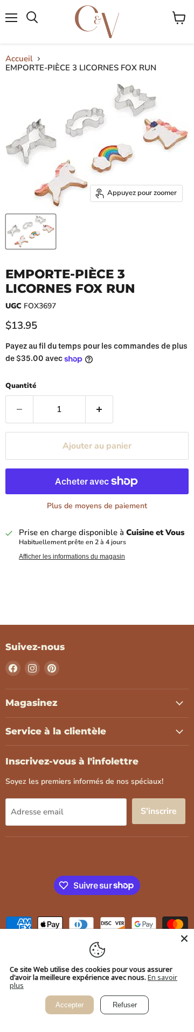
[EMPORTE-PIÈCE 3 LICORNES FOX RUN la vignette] (31, 231)
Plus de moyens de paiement (97, 506)
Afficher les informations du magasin (72, 556)
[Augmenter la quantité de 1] (99, 409)
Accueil (19, 58)
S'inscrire (159, 811)
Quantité (20, 386)
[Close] (184, 938)
